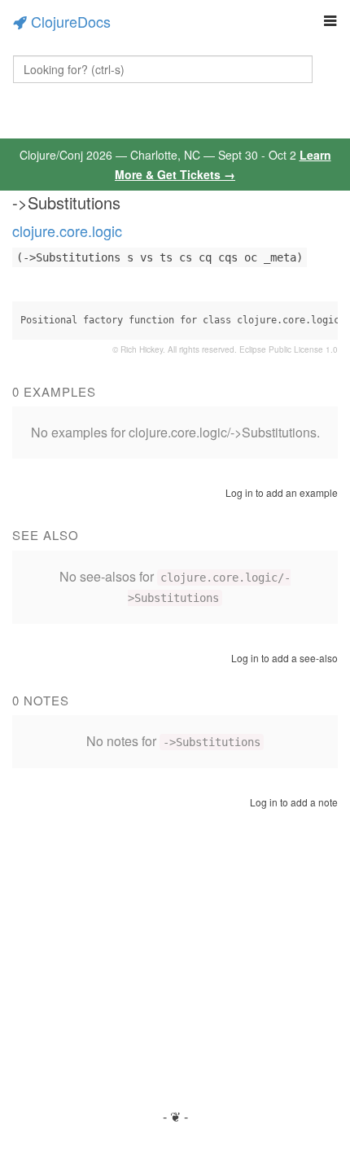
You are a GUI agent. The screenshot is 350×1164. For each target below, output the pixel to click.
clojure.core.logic (67, 230)
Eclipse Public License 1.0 (288, 349)
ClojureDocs (71, 21)
